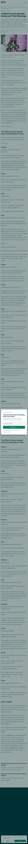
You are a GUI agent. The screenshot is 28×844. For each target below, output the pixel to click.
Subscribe (12, 427)
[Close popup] (25, 411)
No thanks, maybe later (7, 432)
